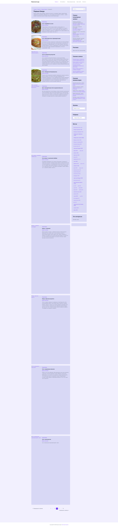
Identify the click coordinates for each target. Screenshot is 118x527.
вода (76, 150)
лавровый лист (77, 159)
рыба (79, 185)
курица (75, 157)
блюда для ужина (79, 137)
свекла (75, 189)
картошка (76, 155)
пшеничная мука (77, 180)
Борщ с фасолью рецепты (48, 298)
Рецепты (56, 1)
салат (75, 187)
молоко (82, 163)
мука (75, 167)
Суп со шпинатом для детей (48, 54)
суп (81, 196)
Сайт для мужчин (65, 524)
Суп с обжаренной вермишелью (49, 71)
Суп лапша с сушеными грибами (49, 158)
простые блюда (78, 178)
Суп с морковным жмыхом (48, 369)
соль (76, 196)
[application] (58, 2)
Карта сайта (79, 1)
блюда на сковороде (78, 142)
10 (63, 508)
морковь (76, 165)
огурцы (81, 167)
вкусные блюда (78, 148)
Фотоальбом (62, 1)
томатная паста (77, 200)
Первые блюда (44, 21)
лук (76, 161)
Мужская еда (35, 2)
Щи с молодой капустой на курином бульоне (52, 87)
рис (75, 185)
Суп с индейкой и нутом (47, 23)
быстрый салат (77, 146)
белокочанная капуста (78, 127)
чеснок (76, 207)
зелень (76, 152)
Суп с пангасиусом (46, 439)
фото (75, 202)
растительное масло (78, 183)
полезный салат (77, 173)
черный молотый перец (78, 205)
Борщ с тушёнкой (46, 228)
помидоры (76, 175)
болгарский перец (78, 144)
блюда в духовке (78, 129)
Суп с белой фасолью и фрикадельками (51, 38)
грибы (81, 150)
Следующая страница (64, 510)
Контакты (84, 1)
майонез (76, 163)
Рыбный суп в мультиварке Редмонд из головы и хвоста (79, 98)
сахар (80, 187)
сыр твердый (76, 198)
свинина (81, 189)
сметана (76, 193)
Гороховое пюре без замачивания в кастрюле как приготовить (78, 65)
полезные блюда (77, 171)
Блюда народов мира (71, 1)
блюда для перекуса (78, 134)
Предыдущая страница (38, 508)
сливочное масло (77, 191)
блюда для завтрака (78, 131)
